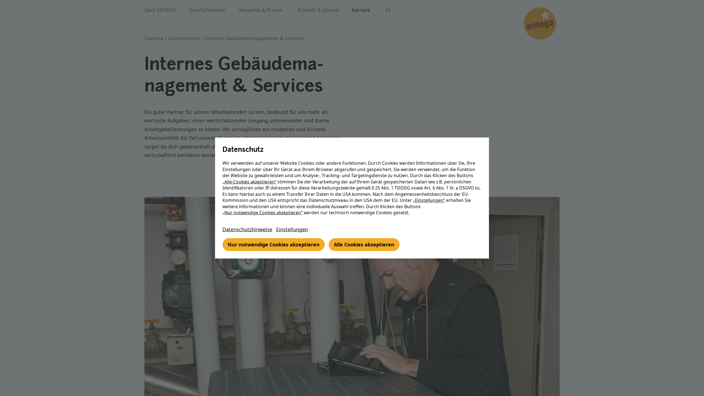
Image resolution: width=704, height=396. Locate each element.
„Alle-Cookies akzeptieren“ (249, 182)
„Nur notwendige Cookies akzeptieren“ (262, 213)
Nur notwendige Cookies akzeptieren (274, 244)
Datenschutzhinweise (247, 229)
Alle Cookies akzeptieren (364, 244)
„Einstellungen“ (429, 200)
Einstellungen (292, 229)
